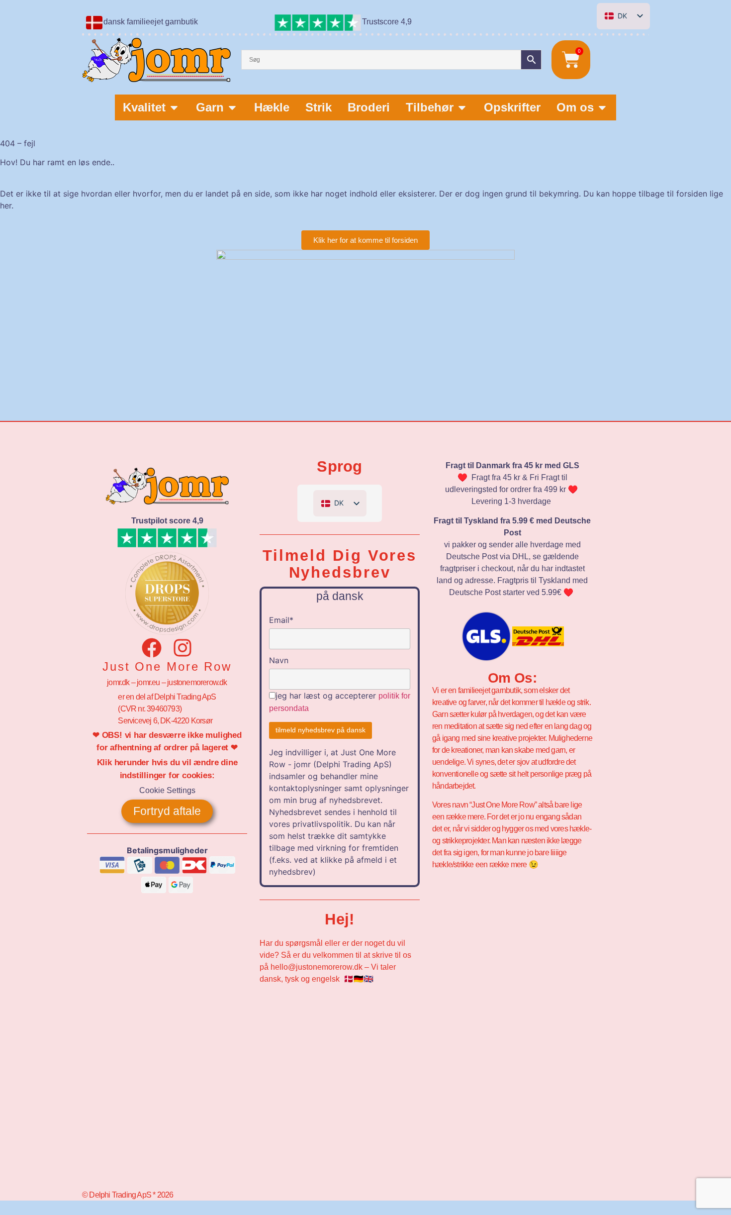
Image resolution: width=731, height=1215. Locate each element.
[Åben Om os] (602, 107)
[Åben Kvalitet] (174, 107)
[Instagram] (182, 648)
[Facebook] (152, 648)
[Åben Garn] (232, 107)
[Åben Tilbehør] (462, 107)
